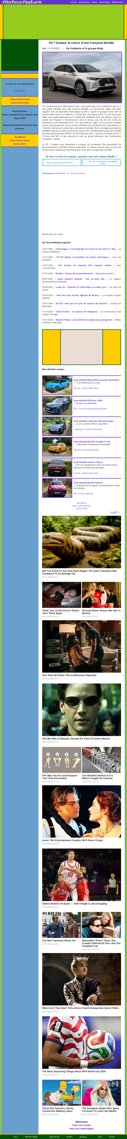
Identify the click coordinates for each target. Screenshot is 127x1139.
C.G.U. (15, 1137)
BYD (76, 408)
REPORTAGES (104, 2)
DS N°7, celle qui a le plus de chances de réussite (81, 303)
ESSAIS (94, 2)
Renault (77, 449)
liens (100, 1137)
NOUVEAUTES (84, 2)
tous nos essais (81, 1125)
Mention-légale (31, 1137)
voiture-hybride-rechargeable (93, 408)
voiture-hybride (77, 173)
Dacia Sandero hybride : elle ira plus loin (81, 279)
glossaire (83, 1137)
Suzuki (77, 473)
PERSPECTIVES (117, 2)
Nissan (77, 388)
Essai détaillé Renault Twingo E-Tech (92, 441)
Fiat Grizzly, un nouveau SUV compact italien (84, 265)
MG (75, 493)
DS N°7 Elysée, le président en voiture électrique (82, 257)
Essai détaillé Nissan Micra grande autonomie (96, 380)
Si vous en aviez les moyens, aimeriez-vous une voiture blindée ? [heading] (81, 156)
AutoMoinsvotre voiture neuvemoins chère (20, 140)
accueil (112, 1137)
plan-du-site (54, 1137)
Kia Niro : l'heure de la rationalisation (74, 273)
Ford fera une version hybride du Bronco (77, 295)
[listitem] (62, 162)
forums (69, 1137)
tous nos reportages (81, 1128)
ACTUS (74, 2)
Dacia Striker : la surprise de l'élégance (76, 311)
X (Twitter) (19, 91)
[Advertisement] (63, 21)
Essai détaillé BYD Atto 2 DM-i (88, 400)
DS (67, 173)
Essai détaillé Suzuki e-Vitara (88, 462)
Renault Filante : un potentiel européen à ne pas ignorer (84, 319)
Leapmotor (79, 429)
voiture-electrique (89, 388)
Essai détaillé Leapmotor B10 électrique (93, 421)
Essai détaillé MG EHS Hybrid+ (88, 482)
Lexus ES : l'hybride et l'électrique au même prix (81, 287)
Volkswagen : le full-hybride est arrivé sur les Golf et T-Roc (86, 249)
